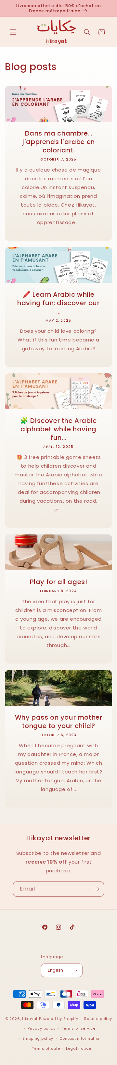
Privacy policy (42, 1028)
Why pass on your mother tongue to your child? (58, 721)
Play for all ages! (58, 582)
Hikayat (30, 1018)
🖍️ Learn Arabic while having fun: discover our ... (58, 303)
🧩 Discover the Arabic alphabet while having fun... (58, 429)
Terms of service (79, 1028)
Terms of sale (46, 1048)
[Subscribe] (96, 889)
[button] (13, 32)
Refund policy (98, 1018)
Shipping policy (38, 1038)
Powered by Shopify (58, 1018)
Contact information (80, 1038)
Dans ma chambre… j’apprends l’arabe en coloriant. (58, 141)
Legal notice (78, 1048)
